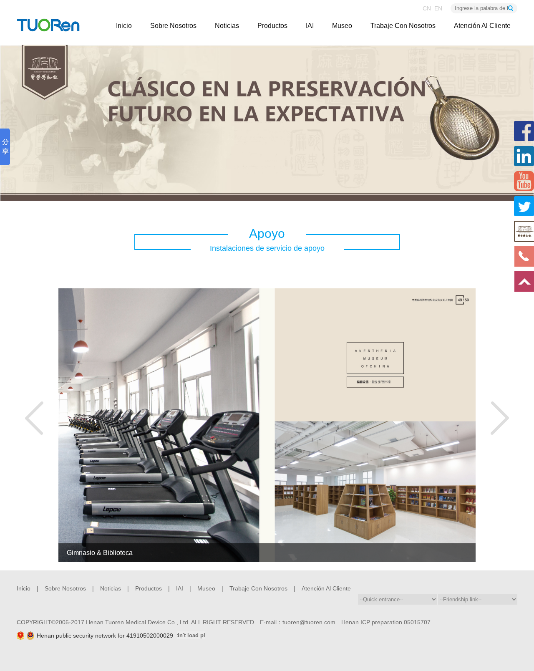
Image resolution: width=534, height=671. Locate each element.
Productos (272, 25)
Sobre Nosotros (173, 25)
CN (428, 8)
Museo (342, 25)
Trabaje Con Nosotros (403, 25)
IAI (310, 25)
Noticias (227, 25)
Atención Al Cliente (482, 25)
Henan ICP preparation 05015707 (386, 622)
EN (438, 8)
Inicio (124, 25)
